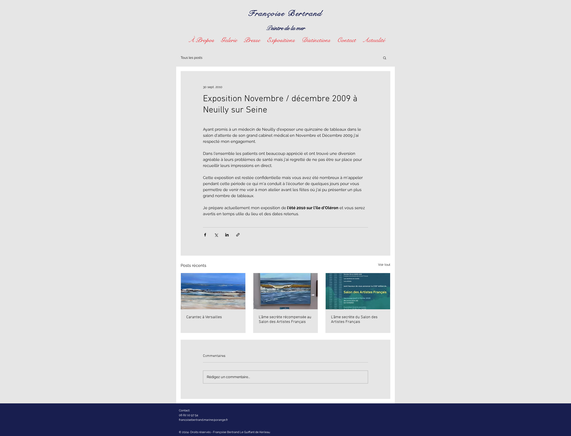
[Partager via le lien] (238, 235)
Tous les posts (191, 58)
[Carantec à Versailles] (213, 291)
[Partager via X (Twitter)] (216, 235)
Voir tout (384, 264)
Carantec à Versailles (204, 317)
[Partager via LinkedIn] (227, 235)
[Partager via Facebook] (205, 235)
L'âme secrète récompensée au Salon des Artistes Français (285, 319)
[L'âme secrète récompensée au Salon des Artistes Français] (285, 291)
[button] (228, 40)
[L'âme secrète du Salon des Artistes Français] (358, 291)
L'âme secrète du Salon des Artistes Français (354, 319)
